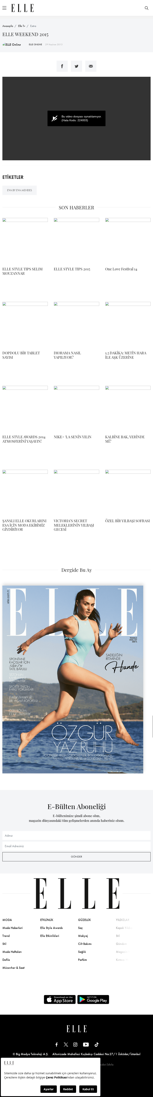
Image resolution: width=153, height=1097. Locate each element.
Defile (6, 960)
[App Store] (60, 999)
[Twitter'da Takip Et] (66, 1044)
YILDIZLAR (122, 920)
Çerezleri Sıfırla (104, 1064)
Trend (6, 936)
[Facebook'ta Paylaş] (62, 66)
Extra (33, 26)
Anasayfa (7, 26)
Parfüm (82, 960)
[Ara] (147, 8)
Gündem (121, 944)
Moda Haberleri (12, 928)
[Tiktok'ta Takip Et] (96, 1044)
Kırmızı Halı (123, 960)
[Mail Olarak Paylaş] (90, 66)
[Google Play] (93, 999)
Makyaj (83, 936)
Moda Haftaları (12, 952)
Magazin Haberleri (128, 952)
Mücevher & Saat (13, 968)
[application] (76, 118)
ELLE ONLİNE (35, 44)
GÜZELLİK (84, 920)
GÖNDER (76, 856)
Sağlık (82, 952)
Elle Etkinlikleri (49, 936)
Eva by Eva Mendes (19, 190)
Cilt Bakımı (85, 944)
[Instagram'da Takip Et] (75, 1044)
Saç (80, 928)
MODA (7, 920)
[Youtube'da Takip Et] (85, 1044)
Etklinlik (46, 920)
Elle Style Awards (51, 928)
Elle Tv (21, 26)
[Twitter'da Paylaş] (76, 66)
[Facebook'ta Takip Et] (56, 1044)
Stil (4, 944)
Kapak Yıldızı (124, 928)
